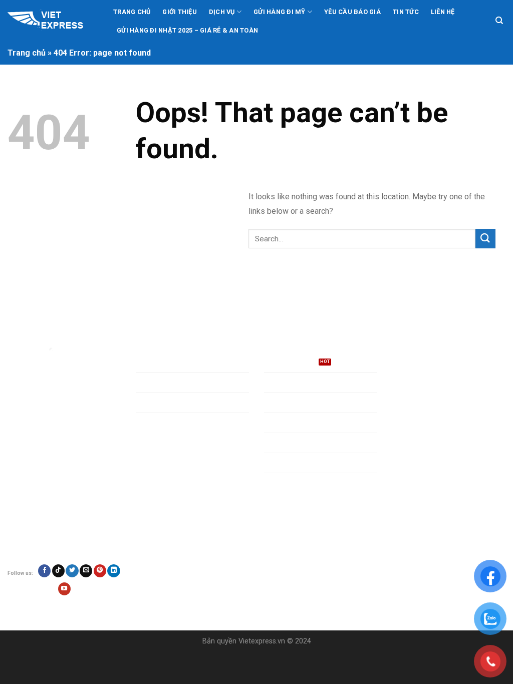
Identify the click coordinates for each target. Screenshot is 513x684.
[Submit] (485, 238)
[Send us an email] (86, 570)
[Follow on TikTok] (58, 570)
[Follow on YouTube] (64, 588)
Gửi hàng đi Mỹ (279, 12)
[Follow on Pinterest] (100, 570)
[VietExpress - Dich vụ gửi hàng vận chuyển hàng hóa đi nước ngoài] (52, 21)
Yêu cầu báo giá (352, 12)
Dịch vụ (222, 12)
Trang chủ (131, 12)
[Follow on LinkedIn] (113, 570)
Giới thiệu (179, 12)
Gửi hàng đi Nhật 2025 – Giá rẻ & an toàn (187, 30)
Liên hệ (443, 12)
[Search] (499, 20)
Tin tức (406, 12)
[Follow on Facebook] (44, 570)
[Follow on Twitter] (72, 570)
